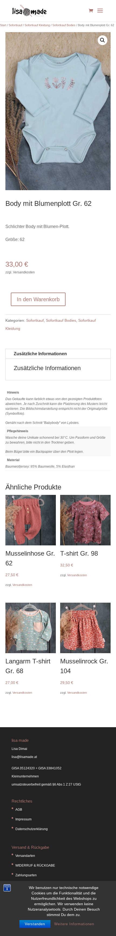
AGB (18, 809)
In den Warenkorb (38, 299)
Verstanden (35, 924)
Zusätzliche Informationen (40, 353)
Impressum (23, 819)
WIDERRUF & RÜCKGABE (35, 865)
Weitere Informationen (74, 924)
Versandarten (25, 856)
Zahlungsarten (26, 875)
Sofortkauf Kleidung (37, 25)
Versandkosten (22, 584)
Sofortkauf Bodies (64, 25)
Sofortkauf (15, 25)
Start (3, 25)
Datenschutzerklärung (31, 829)
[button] (102, 40)
